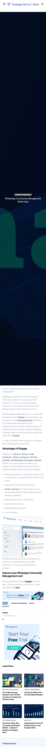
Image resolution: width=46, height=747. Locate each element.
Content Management (32, 689)
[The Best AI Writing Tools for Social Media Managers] (34, 680)
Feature (31, 603)
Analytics (27, 720)
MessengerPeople (25, 420)
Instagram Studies (9, 720)
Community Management (23, 194)
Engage (28, 581)
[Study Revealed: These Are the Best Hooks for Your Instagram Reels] (34, 711)
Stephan (5, 613)
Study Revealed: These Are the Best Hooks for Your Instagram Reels (33, 725)
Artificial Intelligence (10, 689)
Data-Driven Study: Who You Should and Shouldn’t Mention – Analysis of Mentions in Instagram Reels (11, 727)
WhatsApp (5, 606)
